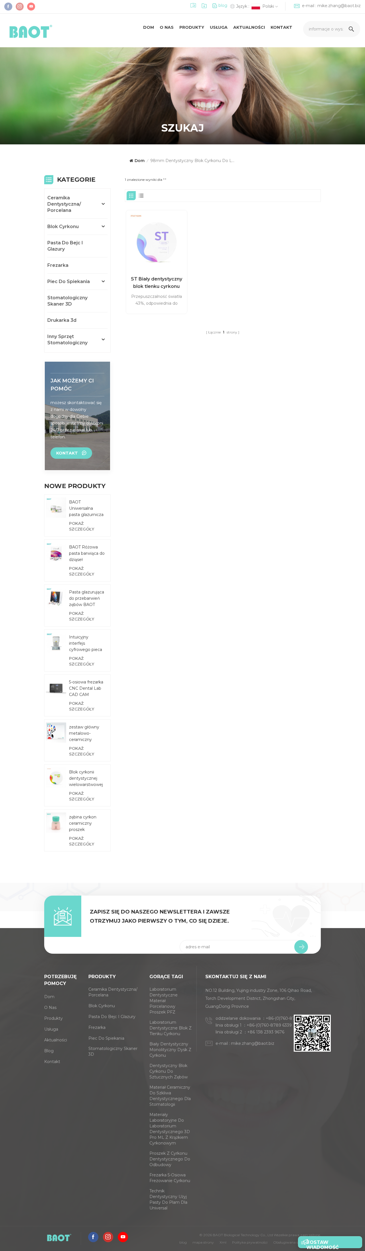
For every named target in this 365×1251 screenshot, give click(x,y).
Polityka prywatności (249, 1242)
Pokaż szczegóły (81, 526)
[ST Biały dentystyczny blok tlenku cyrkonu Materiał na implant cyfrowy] (156, 241)
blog (222, 5)
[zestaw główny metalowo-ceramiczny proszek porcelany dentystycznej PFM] (56, 732)
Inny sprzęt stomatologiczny (67, 339)
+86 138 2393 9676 (265, 1032)
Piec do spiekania (68, 281)
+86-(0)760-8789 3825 (288, 1018)
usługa (219, 27)
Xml (223, 1242)
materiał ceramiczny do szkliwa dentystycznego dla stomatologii (170, 1096)
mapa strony (203, 1242)
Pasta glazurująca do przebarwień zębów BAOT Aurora (86, 598)
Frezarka (57, 265)
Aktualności (249, 27)
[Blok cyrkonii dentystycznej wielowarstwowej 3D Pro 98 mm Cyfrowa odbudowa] (56, 777)
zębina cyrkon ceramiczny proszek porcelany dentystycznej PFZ (83, 823)
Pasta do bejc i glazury (65, 246)
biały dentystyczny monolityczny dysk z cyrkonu (170, 1049)
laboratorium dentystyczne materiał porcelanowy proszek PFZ (163, 1001)
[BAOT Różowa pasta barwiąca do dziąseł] (56, 552)
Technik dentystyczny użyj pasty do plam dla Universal (168, 1199)
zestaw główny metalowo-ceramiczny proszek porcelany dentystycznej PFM (84, 733)
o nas (167, 27)
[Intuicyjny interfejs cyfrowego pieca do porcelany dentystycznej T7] (56, 642)
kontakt (281, 27)
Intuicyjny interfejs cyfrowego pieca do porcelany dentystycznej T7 (86, 643)
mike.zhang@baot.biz (339, 5)
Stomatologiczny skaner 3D (67, 301)
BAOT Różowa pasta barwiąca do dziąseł (87, 553)
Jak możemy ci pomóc (72, 385)
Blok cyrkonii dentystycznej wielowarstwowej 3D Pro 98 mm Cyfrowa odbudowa (86, 778)
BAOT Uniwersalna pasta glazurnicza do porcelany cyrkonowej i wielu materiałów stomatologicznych (88, 508)
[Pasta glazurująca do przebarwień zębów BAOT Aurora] (56, 597)
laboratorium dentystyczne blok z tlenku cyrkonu (170, 1028)
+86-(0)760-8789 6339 (269, 1025)
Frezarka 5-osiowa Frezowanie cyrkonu (169, 1177)
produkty (191, 27)
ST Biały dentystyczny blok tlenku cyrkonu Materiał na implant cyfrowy (156, 283)
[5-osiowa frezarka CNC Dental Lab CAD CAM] (56, 687)
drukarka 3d (61, 320)
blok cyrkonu (63, 226)
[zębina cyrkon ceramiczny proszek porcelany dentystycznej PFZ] (56, 822)
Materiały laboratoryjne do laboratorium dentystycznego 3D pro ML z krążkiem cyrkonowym (169, 1129)
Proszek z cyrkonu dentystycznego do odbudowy (169, 1159)
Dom (148, 27)
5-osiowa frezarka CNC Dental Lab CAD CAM (86, 688)
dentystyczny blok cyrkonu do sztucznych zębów (168, 1071)
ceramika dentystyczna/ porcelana (64, 204)
